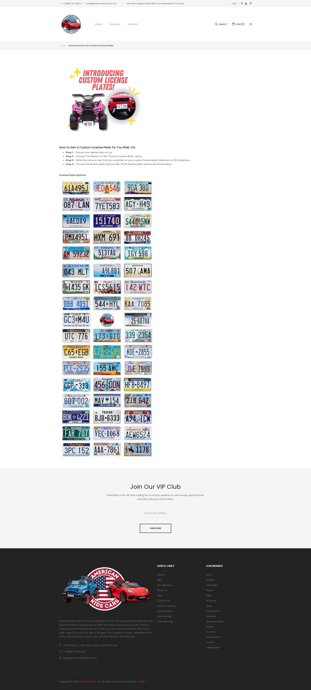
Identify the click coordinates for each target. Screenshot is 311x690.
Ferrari (209, 590)
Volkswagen (212, 647)
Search (161, 574)
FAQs (160, 595)
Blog (159, 580)
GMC (209, 595)
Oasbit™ (141, 681)
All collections (165, 585)
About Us (162, 590)
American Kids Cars (90, 681)
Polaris (209, 626)
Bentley (210, 580)
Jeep (209, 606)
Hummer (211, 600)
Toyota (210, 642)
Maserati (211, 616)
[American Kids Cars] (71, 24)
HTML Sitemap (165, 621)
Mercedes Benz (214, 621)
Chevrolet (211, 585)
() (240, 24)
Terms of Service (166, 606)
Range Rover (213, 637)
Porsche (210, 632)
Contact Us (163, 600)
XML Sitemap (164, 616)
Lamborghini (213, 611)
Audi (208, 574)
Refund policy (165, 611)
